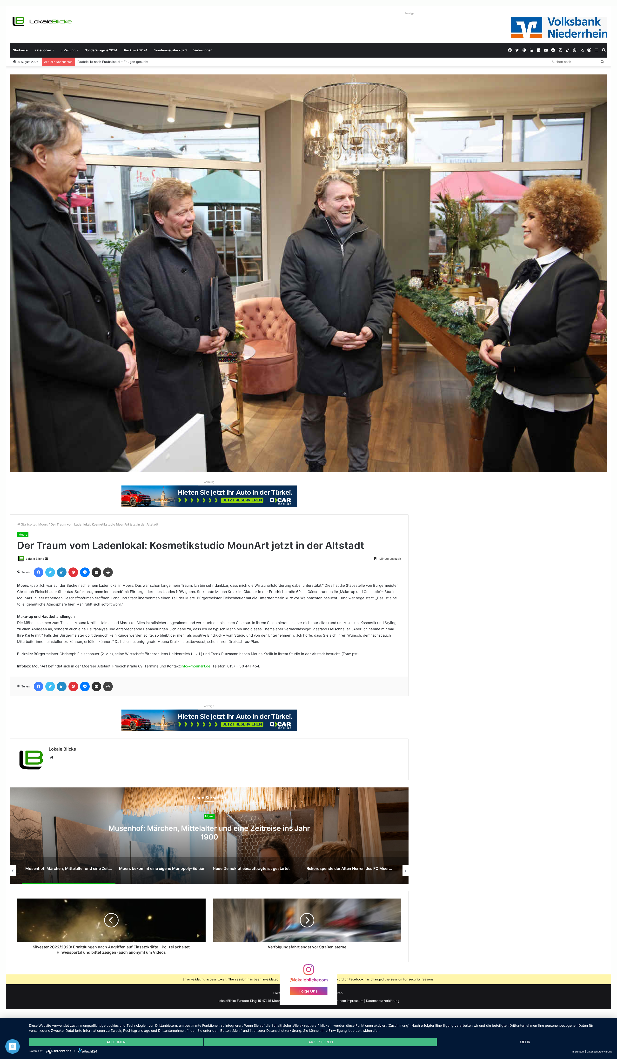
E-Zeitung (67, 50)
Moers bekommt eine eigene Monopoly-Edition (209, 832)
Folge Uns (308, 991)
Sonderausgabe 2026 (170, 50)
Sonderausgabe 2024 (101, 50)
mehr (525, 1042)
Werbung (209, 482)
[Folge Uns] (308, 971)
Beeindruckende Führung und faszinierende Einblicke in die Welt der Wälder (134, 62)
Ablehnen (116, 1042)
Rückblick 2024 (136, 50)
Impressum (355, 1001)
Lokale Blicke (35, 558)
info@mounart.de (195, 666)
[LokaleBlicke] (42, 21)
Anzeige (409, 13)
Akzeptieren (320, 1042)
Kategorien (42, 50)
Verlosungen (202, 50)
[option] (209, 835)
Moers (43, 524)
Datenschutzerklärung (382, 1001)
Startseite (20, 50)
